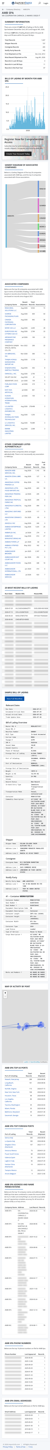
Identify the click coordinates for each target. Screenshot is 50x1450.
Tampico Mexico (11, 1170)
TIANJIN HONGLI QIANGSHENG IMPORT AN (11, 361)
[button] (5, 993)
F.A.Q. (31, 1447)
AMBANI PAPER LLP (12, 542)
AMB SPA (10, 216)
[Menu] (3, 3)
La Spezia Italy (10, 1141)
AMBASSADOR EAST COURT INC (12, 558)
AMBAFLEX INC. (10, 532)
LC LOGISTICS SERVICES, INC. (10, 424)
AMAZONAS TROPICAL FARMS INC (13, 501)
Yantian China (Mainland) (10, 1165)
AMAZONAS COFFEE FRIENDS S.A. (12, 483)
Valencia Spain (10, 1157)
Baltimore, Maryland (12, 1112)
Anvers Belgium (10, 1174)
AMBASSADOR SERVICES (10, 576)
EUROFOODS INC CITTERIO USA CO (11, 332)
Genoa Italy (9, 1138)
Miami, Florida (10, 1108)
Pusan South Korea (12, 1154)
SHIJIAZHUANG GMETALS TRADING (12, 369)
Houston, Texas (10, 1096)
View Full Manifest (14, 698)
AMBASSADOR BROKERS (10, 552)
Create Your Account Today (18, 154)
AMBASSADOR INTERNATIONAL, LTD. (13, 570)
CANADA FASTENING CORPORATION (10, 322)
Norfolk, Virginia (10, 1089)
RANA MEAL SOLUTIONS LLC (11, 309)
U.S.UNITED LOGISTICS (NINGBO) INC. (10, 408)
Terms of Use (20, 1447)
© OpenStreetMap (34, 1062)
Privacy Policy (8, 1447)
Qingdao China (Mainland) (10, 1146)
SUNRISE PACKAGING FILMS (11, 315)
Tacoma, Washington (12, 1105)
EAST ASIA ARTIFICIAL (9, 391)
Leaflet (26, 1062)
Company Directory (13, 9)
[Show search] (39, 3)
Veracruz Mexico (11, 1150)
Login (46, 3)
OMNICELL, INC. (11, 374)
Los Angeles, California (9, 1100)
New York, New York (12, 1092)
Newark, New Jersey (12, 1079)
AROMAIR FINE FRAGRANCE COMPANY (10, 339)
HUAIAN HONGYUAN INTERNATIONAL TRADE (11, 399)
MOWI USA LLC (10, 328)
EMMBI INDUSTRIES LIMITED (9, 431)
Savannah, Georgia (11, 1115)
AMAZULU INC (10, 523)
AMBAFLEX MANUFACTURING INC (13, 537)
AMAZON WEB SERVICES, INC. (10, 471)
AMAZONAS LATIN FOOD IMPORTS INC (12, 489)
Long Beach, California (9, 1084)
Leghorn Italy (9, 1161)
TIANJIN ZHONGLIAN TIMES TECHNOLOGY (12, 417)
